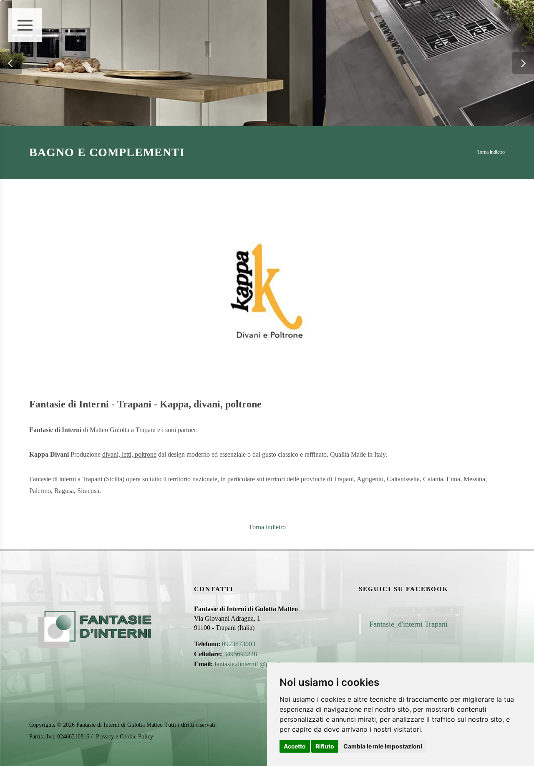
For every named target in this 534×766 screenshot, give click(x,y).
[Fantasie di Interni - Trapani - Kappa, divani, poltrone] (267, 289)
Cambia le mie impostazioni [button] (382, 746)
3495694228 (240, 653)
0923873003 (238, 643)
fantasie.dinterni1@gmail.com (253, 663)
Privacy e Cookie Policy (124, 736)
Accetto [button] (295, 746)
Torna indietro (491, 152)
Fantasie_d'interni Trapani (408, 624)
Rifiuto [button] (324, 746)
